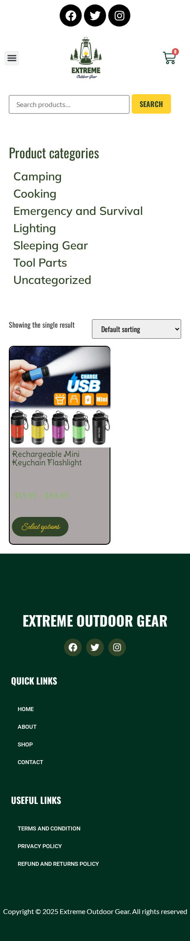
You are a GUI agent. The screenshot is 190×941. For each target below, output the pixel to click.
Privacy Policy (40, 846)
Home (26, 709)
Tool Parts (40, 262)
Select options (40, 526)
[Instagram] (119, 15)
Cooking (35, 193)
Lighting (34, 228)
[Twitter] (95, 15)
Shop (25, 744)
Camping (37, 176)
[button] (11, 58)
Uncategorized (52, 279)
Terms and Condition (49, 828)
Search (151, 104)
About (27, 726)
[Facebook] (71, 15)
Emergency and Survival (78, 210)
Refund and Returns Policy (58, 864)
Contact (30, 762)
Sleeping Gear (50, 245)
